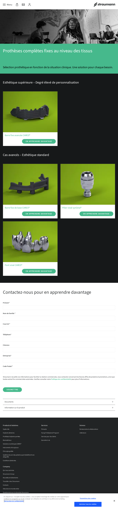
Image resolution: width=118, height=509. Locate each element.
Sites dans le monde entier (11, 489)
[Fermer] (114, 500)
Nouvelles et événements (10, 478)
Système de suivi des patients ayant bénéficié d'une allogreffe (18, 456)
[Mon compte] (29, 4)
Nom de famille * (9, 313)
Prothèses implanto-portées (11, 437)
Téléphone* (7, 334)
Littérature (83, 433)
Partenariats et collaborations (89, 429)
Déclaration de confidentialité (14, 501)
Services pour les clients (48, 437)
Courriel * (6, 324)
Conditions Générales (9, 461)
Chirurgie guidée (8, 451)
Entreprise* (7, 356)
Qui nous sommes (8, 470)
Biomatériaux (7, 440)
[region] (59, 501)
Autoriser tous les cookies (87, 504)
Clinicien (6, 345)
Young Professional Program (50, 433)
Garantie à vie (45, 440)
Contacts (5, 485)
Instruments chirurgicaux (11, 448)
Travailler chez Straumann (11, 481)
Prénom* (6, 303)
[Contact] (23, 4)
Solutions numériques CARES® (12, 444)
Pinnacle (44, 429)
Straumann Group (8, 474)
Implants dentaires (8, 433)
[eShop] (17, 4)
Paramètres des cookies (88, 498)
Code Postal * (8, 366)
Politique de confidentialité (61, 379)
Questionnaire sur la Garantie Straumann (16, 492)
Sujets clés (6, 429)
